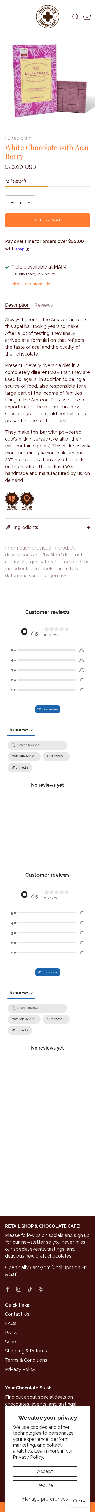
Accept (45, 1471)
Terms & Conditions (26, 1360)
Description (17, 305)
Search (12, 1341)
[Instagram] (18, 1288)
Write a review (47, 709)
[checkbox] (20, 767)
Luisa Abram (18, 138)
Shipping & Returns (26, 1351)
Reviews (44, 305)
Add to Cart (47, 220)
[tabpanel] (47, 790)
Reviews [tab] (21, 730)
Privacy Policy (20, 1369)
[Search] (75, 17)
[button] (47, 650)
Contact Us (17, 1314)
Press (11, 1332)
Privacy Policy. (28, 1457)
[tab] (20, 304)
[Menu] (8, 16)
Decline (45, 1485)
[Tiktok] (29, 1288)
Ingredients (25, 527)
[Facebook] (7, 1288)
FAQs (10, 1323)
